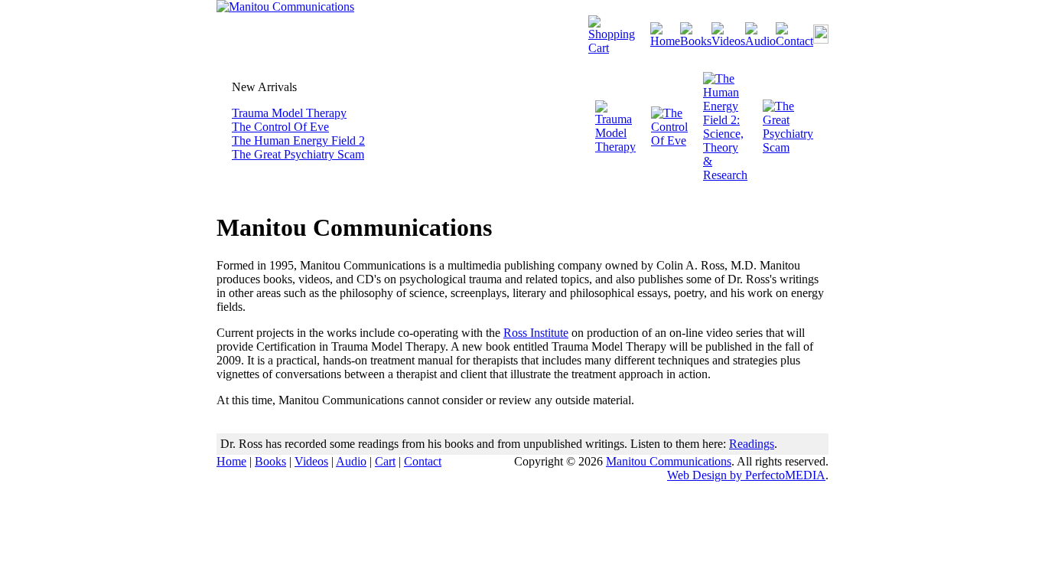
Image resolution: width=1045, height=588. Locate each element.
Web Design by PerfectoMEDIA (746, 475)
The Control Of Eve (280, 126)
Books (270, 461)
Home (231, 461)
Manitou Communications (668, 461)
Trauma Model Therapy (289, 112)
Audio (351, 461)
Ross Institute (535, 332)
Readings (751, 443)
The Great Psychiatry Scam (298, 154)
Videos (311, 461)
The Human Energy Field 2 (298, 140)
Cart (385, 461)
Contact (422, 461)
